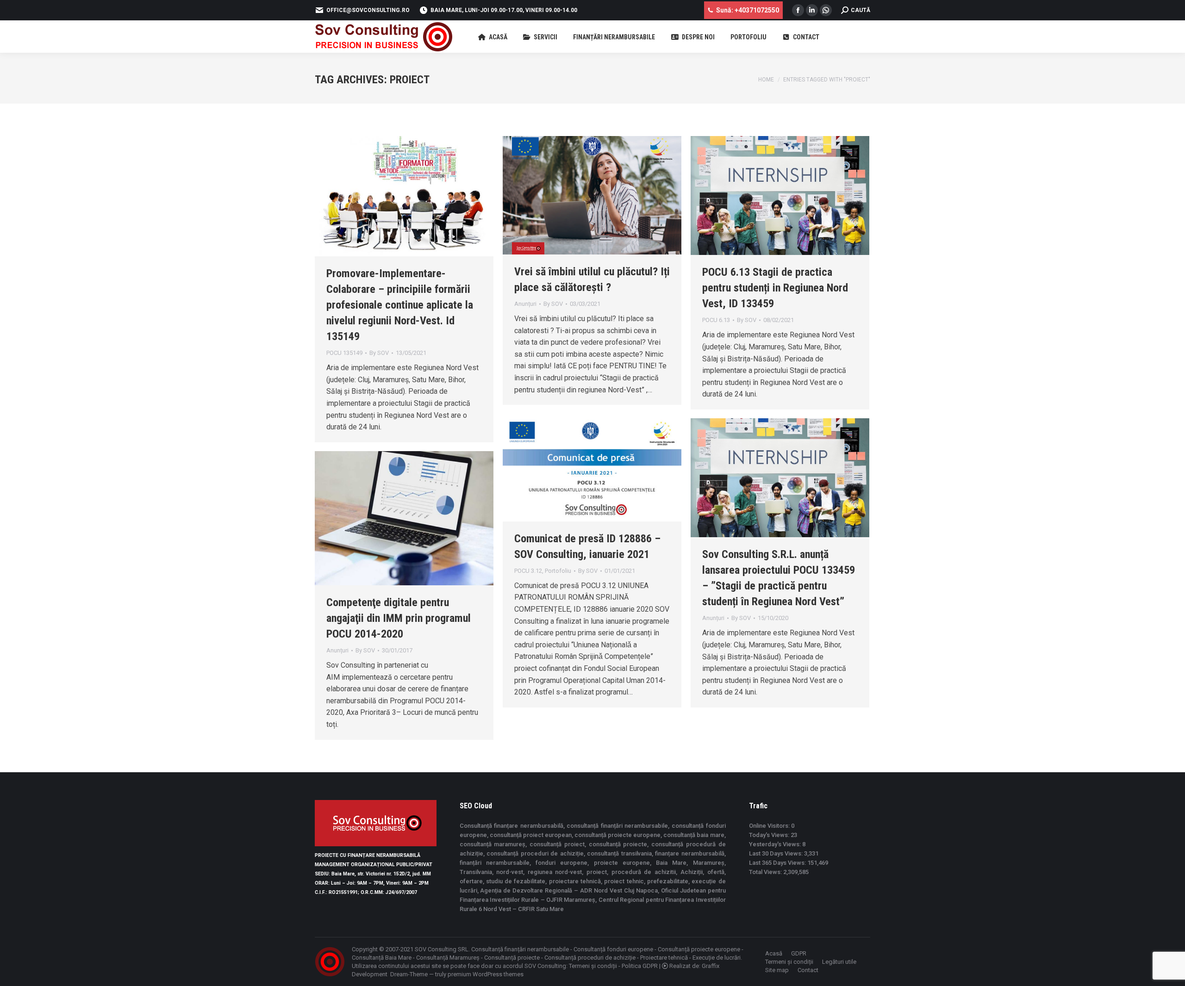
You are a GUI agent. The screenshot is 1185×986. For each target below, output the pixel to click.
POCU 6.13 (716, 319)
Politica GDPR (640, 965)
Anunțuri (525, 303)
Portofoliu (558, 570)
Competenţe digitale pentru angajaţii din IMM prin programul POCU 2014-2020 (398, 618)
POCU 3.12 (528, 570)
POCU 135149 (344, 352)
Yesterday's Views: (775, 844)
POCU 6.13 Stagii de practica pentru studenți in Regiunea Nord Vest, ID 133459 (775, 288)
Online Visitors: (770, 825)
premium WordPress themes (486, 974)
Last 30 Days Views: (776, 853)
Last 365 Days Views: (778, 862)
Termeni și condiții (593, 965)
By (379, 352)
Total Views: (766, 871)
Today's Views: (770, 834)
